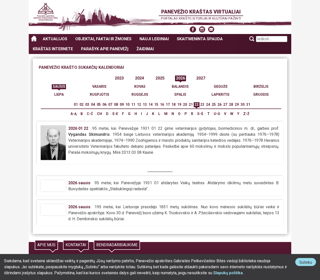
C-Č (90, 114)
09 (122, 104)
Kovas (140, 86)
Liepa (59, 94)
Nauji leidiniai (154, 38)
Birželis (261, 86)
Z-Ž (246, 114)
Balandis (180, 86)
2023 (119, 78)
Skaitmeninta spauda (200, 38)
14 (150, 104)
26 (220, 104)
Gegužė (221, 86)
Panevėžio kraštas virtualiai (201, 12)
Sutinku (307, 263)
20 (185, 104)
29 (237, 104)
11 (133, 104)
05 (99, 104)
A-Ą (73, 114)
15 (156, 104)
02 (82, 104)
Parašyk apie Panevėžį (104, 48)
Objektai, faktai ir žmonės (103, 38)
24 (208, 104)
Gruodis (261, 94)
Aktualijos (55, 38)
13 (145, 104)
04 (93, 104)
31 (248, 104)
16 (162, 104)
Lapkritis (221, 94)
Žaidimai (145, 48)
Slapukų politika (228, 272)
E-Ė (115, 114)
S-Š (200, 114)
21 (191, 104)
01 (76, 104)
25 (214, 104)
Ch (99, 114)
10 (128, 104)
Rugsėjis (140, 94)
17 (168, 104)
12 (139, 104)
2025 (160, 78)
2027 (200, 78)
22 (196, 104)
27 (225, 104)
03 (87, 104)
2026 (180, 78)
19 (179, 104)
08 (116, 104)
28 (231, 104)
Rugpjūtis (99, 94)
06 (104, 104)
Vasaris (99, 86)
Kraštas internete (53, 48)
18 (174, 104)
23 (202, 104)
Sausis (59, 86)
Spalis (180, 94)
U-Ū (217, 114)
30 (242, 104)
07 (110, 104)
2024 (139, 78)
